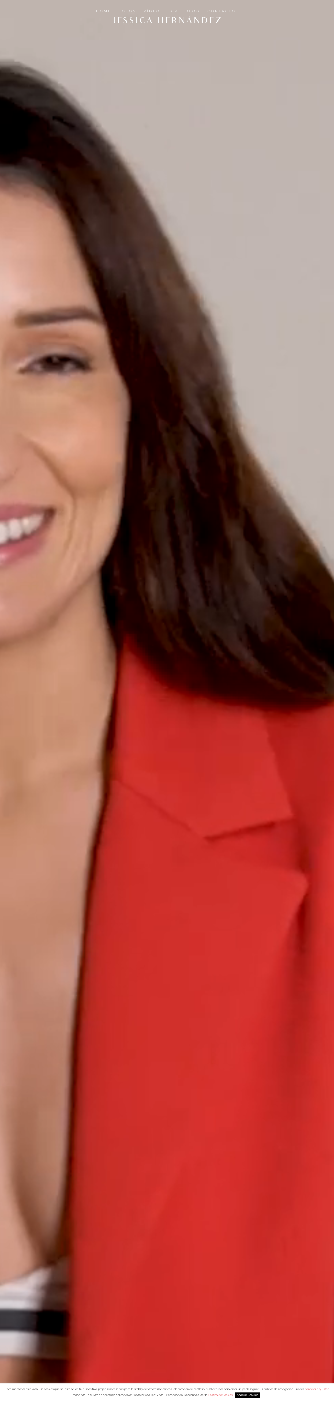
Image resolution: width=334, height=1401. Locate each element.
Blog (193, 11)
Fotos (127, 11)
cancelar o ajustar (317, 1389)
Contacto (221, 11)
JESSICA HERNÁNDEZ (167, 22)
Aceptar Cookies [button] (247, 1395)
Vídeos (154, 11)
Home (103, 11)
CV (174, 11)
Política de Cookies (220, 1395)
